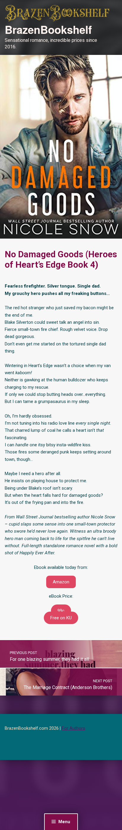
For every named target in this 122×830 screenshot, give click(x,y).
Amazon (61, 582)
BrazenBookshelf (48, 29)
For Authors (73, 728)
